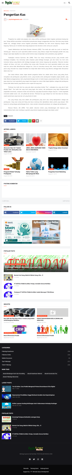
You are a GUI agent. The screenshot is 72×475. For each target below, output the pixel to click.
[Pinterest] (33, 121)
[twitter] (34, 459)
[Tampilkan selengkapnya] (41, 121)
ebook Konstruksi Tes (51, 373)
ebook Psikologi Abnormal (10, 377)
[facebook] (29, 459)
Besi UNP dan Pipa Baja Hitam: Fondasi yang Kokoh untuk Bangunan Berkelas (19, 319)
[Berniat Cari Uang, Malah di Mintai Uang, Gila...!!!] (8, 277)
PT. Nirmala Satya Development (40, 471)
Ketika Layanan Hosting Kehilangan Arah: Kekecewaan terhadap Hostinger (34, 403)
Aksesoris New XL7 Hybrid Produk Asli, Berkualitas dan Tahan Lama (12, 150)
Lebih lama (66, 201)
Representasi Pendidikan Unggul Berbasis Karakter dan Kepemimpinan (33, 395)
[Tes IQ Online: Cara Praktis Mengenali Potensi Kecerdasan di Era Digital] (6, 389)
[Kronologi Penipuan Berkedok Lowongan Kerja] (6, 419)
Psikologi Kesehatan (36, 351)
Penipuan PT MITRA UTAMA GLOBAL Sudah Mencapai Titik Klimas (34, 292)
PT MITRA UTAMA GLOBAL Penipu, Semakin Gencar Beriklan (32, 283)
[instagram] (38, 459)
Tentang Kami (34, 468)
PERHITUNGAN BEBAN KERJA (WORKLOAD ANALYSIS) (50, 319)
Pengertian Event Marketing (57, 172)
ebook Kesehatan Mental (34, 373)
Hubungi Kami (44, 468)
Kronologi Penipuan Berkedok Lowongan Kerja (26, 417)
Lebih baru (6, 201)
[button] (2, 3)
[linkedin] (42, 459)
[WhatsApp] (30, 121)
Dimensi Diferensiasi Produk (45, 335)
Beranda (6, 10)
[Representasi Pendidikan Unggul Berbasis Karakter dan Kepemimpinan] (6, 397)
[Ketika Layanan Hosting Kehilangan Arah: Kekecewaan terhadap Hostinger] (6, 406)
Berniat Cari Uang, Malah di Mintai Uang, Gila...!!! (28, 275)
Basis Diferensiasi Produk (11, 335)
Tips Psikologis (36, 361)
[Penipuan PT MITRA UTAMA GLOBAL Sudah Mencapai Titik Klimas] (8, 294)
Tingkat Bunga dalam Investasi (58, 148)
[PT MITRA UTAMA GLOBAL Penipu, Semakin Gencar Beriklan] (8, 286)
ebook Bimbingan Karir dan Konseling (14, 373)
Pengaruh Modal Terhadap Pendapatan (12, 173)
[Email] (37, 121)
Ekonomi (12, 10)
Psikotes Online (36, 354)
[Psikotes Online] (18, 243)
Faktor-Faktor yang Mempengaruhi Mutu (32, 173)
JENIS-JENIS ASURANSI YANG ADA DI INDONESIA (35, 149)
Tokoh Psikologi (36, 365)
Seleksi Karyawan (36, 358)
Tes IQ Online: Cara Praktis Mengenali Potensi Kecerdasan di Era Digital (33, 386)
